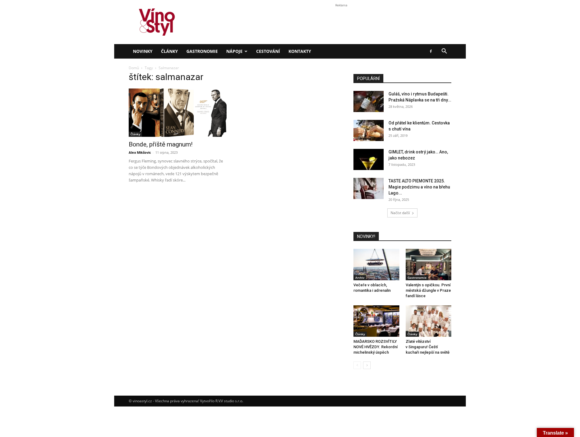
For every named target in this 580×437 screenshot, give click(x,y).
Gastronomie (202, 51)
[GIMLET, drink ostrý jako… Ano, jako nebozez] (368, 159)
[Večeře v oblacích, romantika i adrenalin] (376, 264)
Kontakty (299, 51)
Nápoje (234, 51)
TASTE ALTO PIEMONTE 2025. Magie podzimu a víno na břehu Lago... (419, 186)
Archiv (359, 277)
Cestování (268, 51)
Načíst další (400, 212)
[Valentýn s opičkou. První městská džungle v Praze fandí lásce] (429, 264)
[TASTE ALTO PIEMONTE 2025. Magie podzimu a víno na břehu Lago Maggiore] (368, 188)
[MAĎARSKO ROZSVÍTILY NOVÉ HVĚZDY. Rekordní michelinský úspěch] (376, 321)
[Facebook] (430, 51)
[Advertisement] (290, 104)
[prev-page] (357, 365)
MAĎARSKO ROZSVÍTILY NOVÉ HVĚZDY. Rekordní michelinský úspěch (375, 347)
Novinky (143, 51)
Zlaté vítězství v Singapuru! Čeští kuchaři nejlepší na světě (428, 347)
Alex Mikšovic (140, 152)
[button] (444, 52)
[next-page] (367, 365)
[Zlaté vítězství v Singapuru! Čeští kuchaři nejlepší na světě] (429, 321)
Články (169, 51)
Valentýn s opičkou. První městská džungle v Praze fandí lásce (428, 290)
